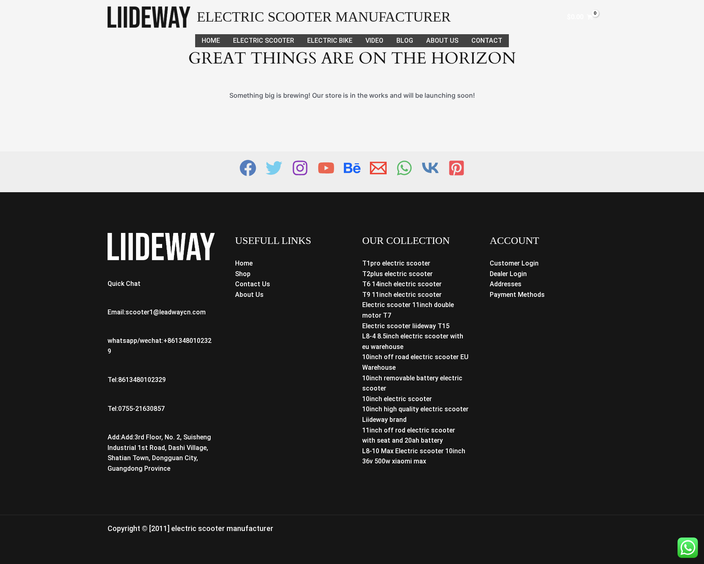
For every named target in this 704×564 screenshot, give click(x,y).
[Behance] (352, 168)
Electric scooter (263, 40)
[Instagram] (300, 168)
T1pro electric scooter (396, 263)
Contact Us (252, 284)
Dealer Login (508, 274)
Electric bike (329, 40)
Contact (486, 40)
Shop (243, 274)
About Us (442, 40)
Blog (404, 40)
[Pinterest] (456, 168)
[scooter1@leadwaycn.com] (378, 168)
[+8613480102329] (404, 168)
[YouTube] (326, 168)
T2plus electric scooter (397, 274)
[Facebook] (248, 168)
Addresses (505, 284)
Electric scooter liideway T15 (405, 326)
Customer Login (514, 263)
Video (374, 40)
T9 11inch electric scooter (402, 294)
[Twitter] (274, 168)
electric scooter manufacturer (324, 17)
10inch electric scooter (397, 399)
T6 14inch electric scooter (402, 284)
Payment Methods (517, 294)
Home (211, 40)
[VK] (430, 168)
